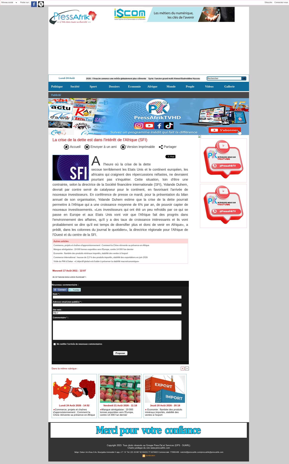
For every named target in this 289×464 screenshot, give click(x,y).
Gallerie (229, 86)
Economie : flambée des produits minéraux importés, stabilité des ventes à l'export (91, 253)
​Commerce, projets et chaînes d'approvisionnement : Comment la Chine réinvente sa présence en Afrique (101, 245)
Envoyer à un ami (103, 147)
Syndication (150, 455)
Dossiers (114, 86)
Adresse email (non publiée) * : (67, 302)
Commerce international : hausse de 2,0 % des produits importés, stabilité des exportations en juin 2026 (101, 257)
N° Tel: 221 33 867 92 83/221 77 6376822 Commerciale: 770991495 (152, 452)
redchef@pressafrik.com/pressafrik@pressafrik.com (201, 452)
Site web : (57, 310)
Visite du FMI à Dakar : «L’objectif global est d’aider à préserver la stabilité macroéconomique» (96, 261)
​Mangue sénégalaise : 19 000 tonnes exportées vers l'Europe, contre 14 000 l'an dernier (93, 249)
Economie (134, 86)
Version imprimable (140, 147)
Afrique (152, 86)
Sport (93, 86)
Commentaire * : (60, 317)
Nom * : (56, 294)
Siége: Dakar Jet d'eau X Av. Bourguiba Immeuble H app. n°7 (99, 452)
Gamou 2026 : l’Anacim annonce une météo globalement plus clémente (97, 78)
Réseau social (7, 2)
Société (74, 86)
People (190, 86)
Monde (171, 86)
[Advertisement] (148, 49)
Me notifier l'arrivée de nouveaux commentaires (79, 344)
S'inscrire (268, 2)
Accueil (74, 147)
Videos (209, 86)
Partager (170, 147)
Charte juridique (135, 448)
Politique (57, 86)
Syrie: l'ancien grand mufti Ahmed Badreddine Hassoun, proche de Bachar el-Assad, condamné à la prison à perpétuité (190, 78)
